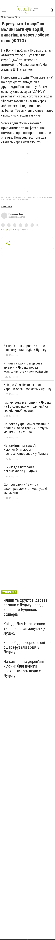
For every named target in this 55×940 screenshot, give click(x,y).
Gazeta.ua (6, 206)
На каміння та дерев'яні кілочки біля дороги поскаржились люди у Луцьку (26, 449)
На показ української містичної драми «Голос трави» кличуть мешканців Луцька (27, 428)
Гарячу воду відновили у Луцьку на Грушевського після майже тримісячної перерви (27, 406)
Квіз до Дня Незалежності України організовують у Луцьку (27, 387)
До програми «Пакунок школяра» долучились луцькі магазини (25, 488)
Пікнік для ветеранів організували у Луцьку (20, 469)
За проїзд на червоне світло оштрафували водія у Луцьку (25, 348)
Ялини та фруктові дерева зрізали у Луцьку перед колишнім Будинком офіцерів (26, 367)
